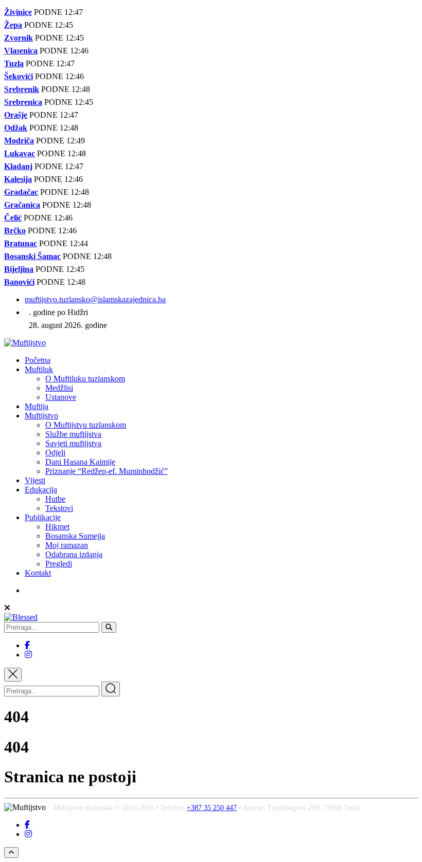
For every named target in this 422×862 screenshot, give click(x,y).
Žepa (13, 25)
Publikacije (43, 517)
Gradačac (21, 192)
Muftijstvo (41, 415)
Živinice (18, 12)
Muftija (36, 406)
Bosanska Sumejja (75, 535)
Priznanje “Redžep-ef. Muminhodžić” (106, 471)
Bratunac (20, 243)
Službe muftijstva (73, 434)
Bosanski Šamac (32, 256)
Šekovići (18, 76)
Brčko (15, 230)
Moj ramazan (66, 545)
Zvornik (18, 37)
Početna (37, 360)
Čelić (13, 217)
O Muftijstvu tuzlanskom (85, 424)
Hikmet (57, 526)
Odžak (15, 127)
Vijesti (35, 480)
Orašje (15, 115)
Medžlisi (59, 387)
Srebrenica (23, 102)
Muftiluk (39, 369)
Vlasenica (21, 50)
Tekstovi (59, 508)
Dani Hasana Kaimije (80, 461)
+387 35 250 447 (212, 808)
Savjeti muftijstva (73, 443)
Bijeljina (18, 269)
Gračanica (22, 204)
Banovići (19, 282)
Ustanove (60, 397)
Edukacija (41, 489)
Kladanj (18, 166)
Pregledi (58, 563)
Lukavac (19, 153)
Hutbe (55, 498)
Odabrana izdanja (73, 554)
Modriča (19, 140)
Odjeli (55, 452)
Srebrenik (21, 89)
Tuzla (14, 63)
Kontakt (38, 572)
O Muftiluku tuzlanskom (85, 378)
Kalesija (18, 179)
